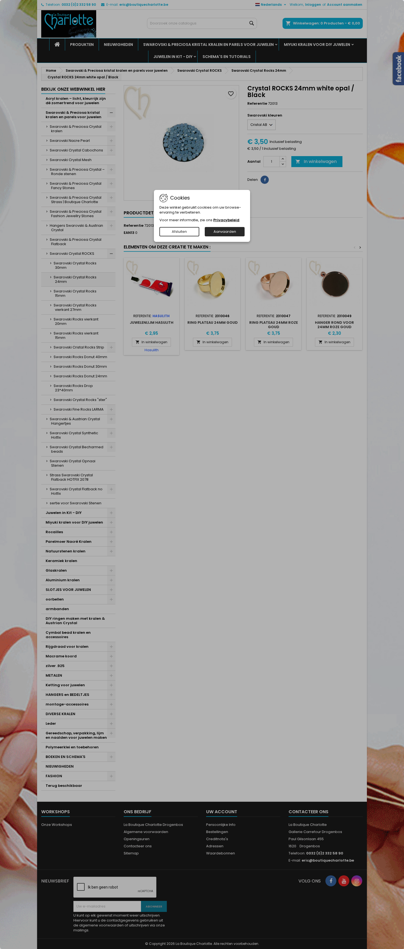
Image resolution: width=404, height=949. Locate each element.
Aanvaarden (225, 231)
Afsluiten (179, 231)
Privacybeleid (226, 220)
